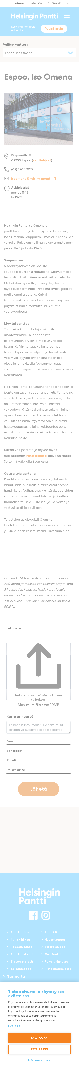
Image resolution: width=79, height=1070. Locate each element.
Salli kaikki (39, 1037)
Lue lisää (14, 1025)
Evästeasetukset (39, 1060)
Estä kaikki (39, 1049)
